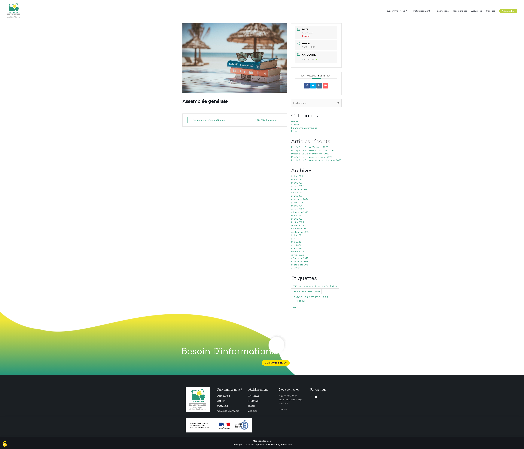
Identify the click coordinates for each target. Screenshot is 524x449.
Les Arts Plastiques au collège (306, 291)
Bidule (294, 121)
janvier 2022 (297, 255)
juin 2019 (295, 268)
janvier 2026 (297, 186)
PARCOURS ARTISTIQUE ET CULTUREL (311, 299)
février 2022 (297, 251)
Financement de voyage (304, 128)
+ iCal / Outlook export (266, 120)
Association (309, 59)
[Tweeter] (313, 85)
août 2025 (296, 192)
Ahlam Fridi (286, 444)
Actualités (476, 10)
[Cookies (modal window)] (5, 444)
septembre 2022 (300, 232)
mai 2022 (296, 241)
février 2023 (297, 222)
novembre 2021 (299, 261)
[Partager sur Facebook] (307, 85)
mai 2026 (296, 179)
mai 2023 (296, 215)
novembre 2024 (299, 199)
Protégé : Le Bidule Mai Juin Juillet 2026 (312, 150)
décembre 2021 (299, 258)
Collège (295, 124)
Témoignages (460, 10)
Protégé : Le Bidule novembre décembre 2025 (316, 160)
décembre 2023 (299, 212)
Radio (295, 307)
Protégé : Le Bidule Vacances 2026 (309, 147)
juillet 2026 (297, 176)
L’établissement (421, 10)
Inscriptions (443, 10)
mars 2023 (296, 219)
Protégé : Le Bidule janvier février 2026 (311, 157)
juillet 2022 (297, 235)
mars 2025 (296, 196)
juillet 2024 (297, 202)
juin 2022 (296, 238)
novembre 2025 (299, 189)
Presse (294, 131)
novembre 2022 (299, 228)
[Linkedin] (319, 85)
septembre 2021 (300, 264)
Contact (490, 10)
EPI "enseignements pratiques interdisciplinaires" (315, 286)
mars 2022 (296, 248)
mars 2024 (296, 205)
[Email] (325, 85)
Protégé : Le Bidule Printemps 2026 (310, 153)
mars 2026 (296, 182)
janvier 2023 (297, 225)
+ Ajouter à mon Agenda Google (208, 120)
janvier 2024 (297, 209)
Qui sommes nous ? (396, 10)
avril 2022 (296, 245)
